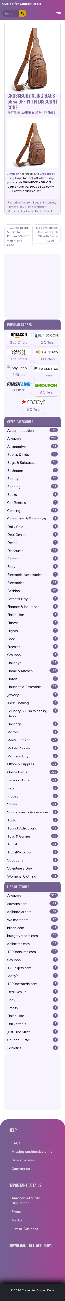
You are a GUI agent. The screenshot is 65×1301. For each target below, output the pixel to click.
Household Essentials (31, 687)
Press (16, 1211)
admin (51, 113)
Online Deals (34, 211)
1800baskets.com (31, 952)
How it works (23, 1160)
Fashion (31, 591)
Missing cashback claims (32, 1151)
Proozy (31, 796)
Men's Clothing (31, 740)
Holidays (31, 663)
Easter (31, 559)
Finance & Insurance (31, 607)
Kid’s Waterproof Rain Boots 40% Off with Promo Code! (47, 234)
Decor (31, 543)
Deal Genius (31, 534)
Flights (31, 631)
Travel (48, 211)
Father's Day (15, 206)
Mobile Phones (31, 748)
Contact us (21, 1169)
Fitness (31, 623)
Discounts (31, 551)
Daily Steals (31, 1024)
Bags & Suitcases (44, 202)
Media (17, 1220)
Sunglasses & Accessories (31, 812)
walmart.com (31, 920)
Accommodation (31, 430)
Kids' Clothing (31, 703)
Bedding (31, 487)
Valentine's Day (31, 868)
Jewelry (31, 695)
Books (31, 494)
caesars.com (31, 904)
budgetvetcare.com (31, 936)
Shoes (31, 804)
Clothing (31, 511)
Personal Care (31, 780)
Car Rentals (31, 502)
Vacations (31, 860)
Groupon (31, 655)
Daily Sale (31, 527)
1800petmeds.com (31, 984)
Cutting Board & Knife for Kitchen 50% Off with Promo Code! (18, 236)
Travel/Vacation (31, 852)
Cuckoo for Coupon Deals (21, 4)
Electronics (31, 583)
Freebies (31, 647)
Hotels (31, 679)
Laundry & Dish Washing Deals (31, 713)
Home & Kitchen (35, 206)
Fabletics (31, 1048)
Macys (31, 732)
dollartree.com (31, 944)
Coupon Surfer (31, 1040)
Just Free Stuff (31, 1032)
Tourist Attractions (31, 828)
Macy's (31, 976)
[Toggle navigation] (58, 13)
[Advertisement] (32, 286)
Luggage (31, 724)
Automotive (31, 447)
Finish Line (31, 615)
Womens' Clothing (31, 876)
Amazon (25, 202)
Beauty (31, 479)
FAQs (16, 1143)
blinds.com (31, 928)
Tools (31, 820)
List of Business (25, 1229)
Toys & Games (31, 836)
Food (31, 639)
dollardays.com (31, 912)
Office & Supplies (31, 764)
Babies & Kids (31, 454)
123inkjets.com (31, 968)
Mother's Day (16, 211)
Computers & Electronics (31, 519)
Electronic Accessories (31, 575)
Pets (31, 788)
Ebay (31, 566)
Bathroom (31, 470)
